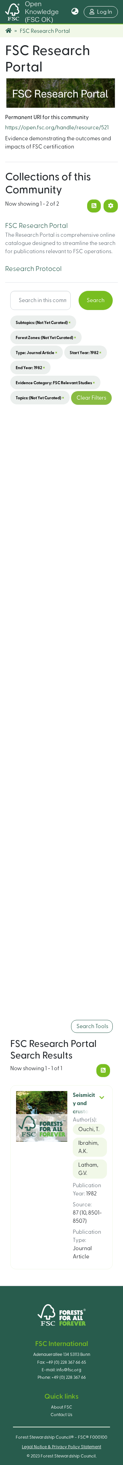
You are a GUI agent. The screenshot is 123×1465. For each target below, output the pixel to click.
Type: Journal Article (36, 352)
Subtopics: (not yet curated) (43, 322)
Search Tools (92, 1026)
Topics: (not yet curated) (40, 397)
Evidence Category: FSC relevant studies (55, 382)
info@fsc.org (68, 1370)
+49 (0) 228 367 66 (69, 1377)
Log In (107, 12)
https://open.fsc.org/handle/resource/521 (57, 127)
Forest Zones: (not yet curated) (46, 337)
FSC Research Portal (36, 225)
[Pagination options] (111, 205)
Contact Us (61, 1415)
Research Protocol (33, 268)
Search (96, 300)
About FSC (61, 1407)
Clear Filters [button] (91, 398)
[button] (75, 12)
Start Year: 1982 (85, 352)
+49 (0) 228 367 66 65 (66, 1362)
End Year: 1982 (30, 367)
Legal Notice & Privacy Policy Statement (61, 1447)
